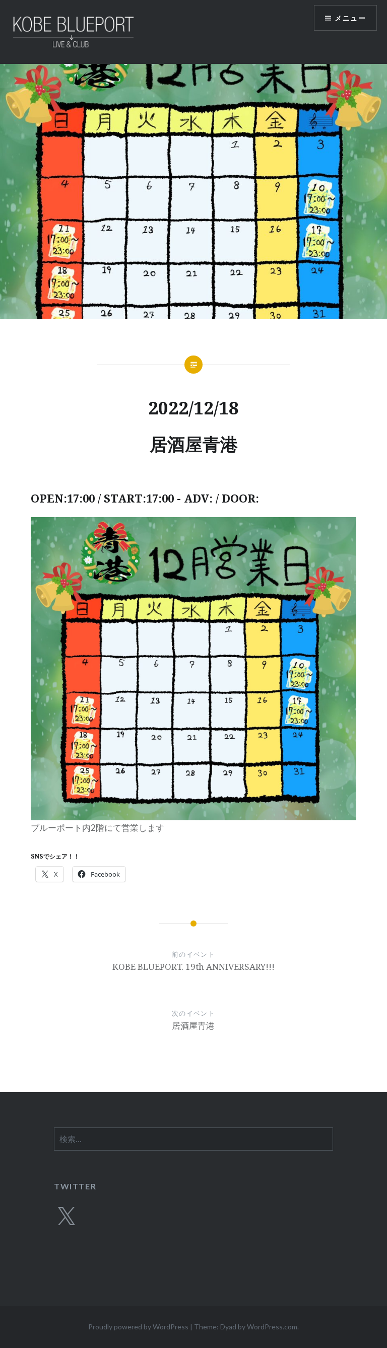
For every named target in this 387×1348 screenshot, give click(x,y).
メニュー (350, 18)
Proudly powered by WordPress (138, 1326)
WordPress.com (272, 1326)
